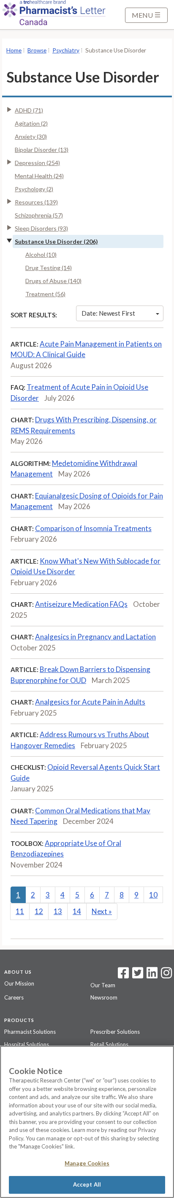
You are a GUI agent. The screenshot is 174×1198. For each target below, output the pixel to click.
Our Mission (19, 983)
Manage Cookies (87, 1163)
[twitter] (136, 975)
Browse (36, 50)
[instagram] (166, 975)
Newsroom (103, 997)
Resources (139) (36, 202)
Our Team (102, 985)
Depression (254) (37, 162)
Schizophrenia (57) (39, 215)
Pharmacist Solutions (30, 1031)
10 (153, 894)
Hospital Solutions (26, 1044)
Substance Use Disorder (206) (56, 241)
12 (39, 911)
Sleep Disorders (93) (41, 228)
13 (58, 911)
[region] (87, 1122)
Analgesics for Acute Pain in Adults (90, 701)
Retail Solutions (109, 1044)
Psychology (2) (34, 189)
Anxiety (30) (31, 136)
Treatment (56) (45, 293)
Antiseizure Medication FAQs (81, 604)
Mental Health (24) (39, 175)
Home (14, 50)
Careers (14, 997)
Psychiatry (65, 50)
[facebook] (123, 975)
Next (102, 911)
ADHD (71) (29, 110)
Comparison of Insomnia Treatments (93, 528)
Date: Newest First (108, 313)
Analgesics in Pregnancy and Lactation (95, 636)
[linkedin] (152, 975)
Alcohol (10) (41, 254)
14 (77, 911)
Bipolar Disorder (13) (41, 149)
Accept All (87, 1184)
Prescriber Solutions (115, 1031)
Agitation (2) (31, 123)
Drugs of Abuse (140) (53, 280)
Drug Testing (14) (48, 267)
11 (20, 911)
